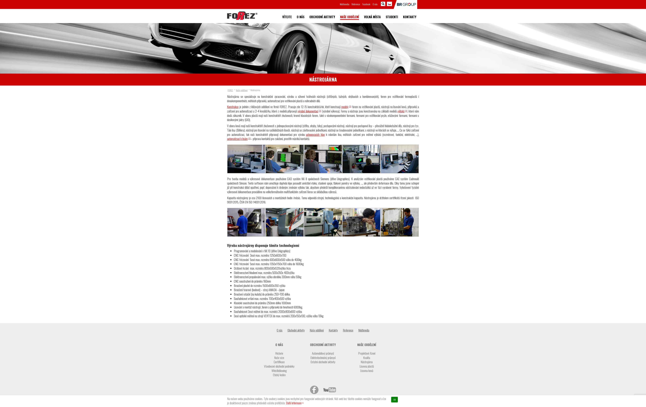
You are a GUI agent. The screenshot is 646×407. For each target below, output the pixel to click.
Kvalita (366, 358)
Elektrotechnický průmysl (323, 358)
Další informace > (294, 403)
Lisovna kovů (366, 371)
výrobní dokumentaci (308, 111)
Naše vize (279, 358)
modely (344, 107)
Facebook (366, 4)
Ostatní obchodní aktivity (323, 362)
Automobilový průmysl (323, 353)
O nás (300, 17)
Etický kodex (279, 375)
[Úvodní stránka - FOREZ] (242, 15)
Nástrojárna (367, 362)
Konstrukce (233, 107)
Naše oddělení (349, 17)
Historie (279, 353)
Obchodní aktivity (322, 17)
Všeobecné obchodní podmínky (279, 366)
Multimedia (344, 4)
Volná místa (372, 17)
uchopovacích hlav (315, 134)
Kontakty (409, 17)
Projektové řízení (366, 353)
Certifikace (279, 362)
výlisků (401, 111)
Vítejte (287, 17)
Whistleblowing (279, 371)
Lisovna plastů (367, 366)
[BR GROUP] (405, 4)
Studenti (392, 17)
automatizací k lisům (237, 139)
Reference (356, 4)
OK (394, 399)
